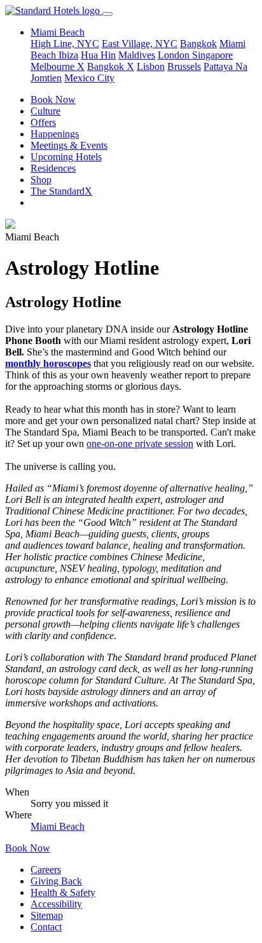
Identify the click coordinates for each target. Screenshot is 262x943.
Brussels (184, 66)
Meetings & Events (69, 145)
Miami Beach (58, 826)
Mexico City (89, 77)
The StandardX (61, 191)
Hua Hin (98, 55)
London (175, 55)
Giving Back (56, 881)
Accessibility (56, 903)
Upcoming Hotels (66, 156)
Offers (43, 122)
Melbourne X (58, 66)
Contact (46, 926)
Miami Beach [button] (58, 32)
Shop (41, 179)
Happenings (55, 133)
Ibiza (68, 55)
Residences (53, 168)
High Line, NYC (65, 43)
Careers (46, 869)
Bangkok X (110, 66)
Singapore (212, 55)
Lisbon (151, 66)
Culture (45, 111)
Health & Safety (63, 892)
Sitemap (47, 915)
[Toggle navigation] (107, 14)
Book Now (53, 99)
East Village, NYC (139, 43)
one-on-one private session (139, 443)
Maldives (136, 55)
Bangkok (198, 43)
